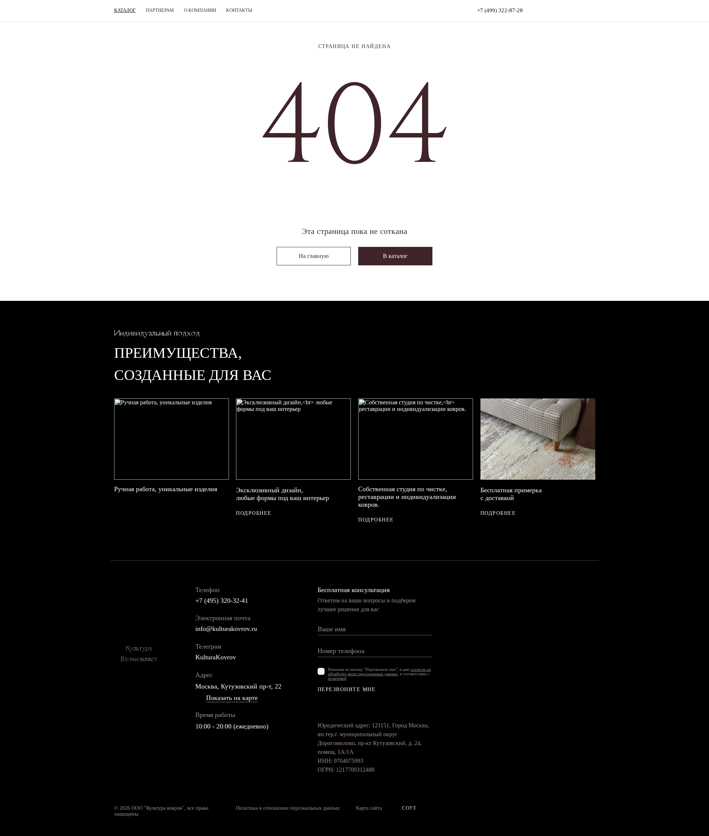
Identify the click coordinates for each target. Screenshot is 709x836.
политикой (337, 678)
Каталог (125, 10)
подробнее (254, 513)
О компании (200, 10)
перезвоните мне (347, 689)
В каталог (395, 256)
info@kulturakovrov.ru (226, 628)
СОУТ (409, 808)
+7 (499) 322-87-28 (500, 10)
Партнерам (160, 10)
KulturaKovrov (215, 657)
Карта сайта (369, 808)
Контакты (239, 10)
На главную (314, 256)
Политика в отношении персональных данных (288, 808)
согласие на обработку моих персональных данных (379, 671)
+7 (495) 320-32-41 (221, 600)
